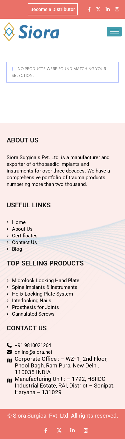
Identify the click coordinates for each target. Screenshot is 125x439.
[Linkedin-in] (107, 9)
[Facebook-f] (89, 9)
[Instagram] (117, 9)
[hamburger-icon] (114, 31)
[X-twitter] (98, 9)
